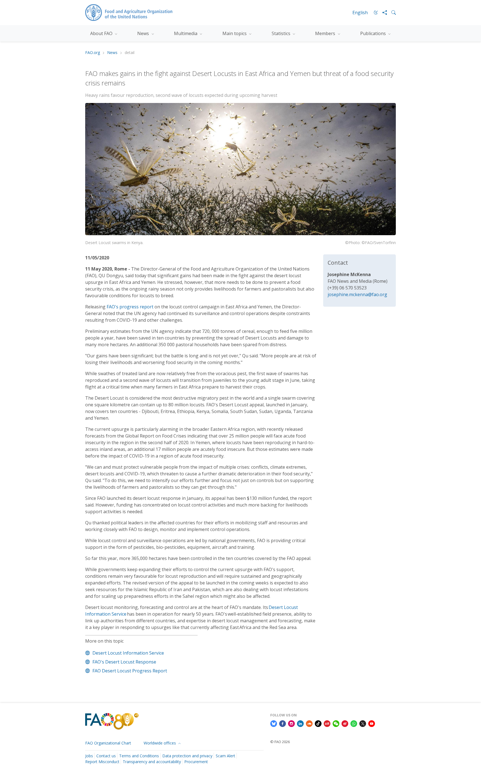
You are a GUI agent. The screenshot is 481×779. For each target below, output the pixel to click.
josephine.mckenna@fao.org (357, 294)
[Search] (391, 12)
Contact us (106, 755)
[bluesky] (273, 723)
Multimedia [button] (186, 33)
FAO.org (92, 52)
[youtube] (371, 723)
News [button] (143, 33)
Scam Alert (225, 755)
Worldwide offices (160, 743)
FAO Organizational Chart (108, 743)
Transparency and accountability (152, 761)
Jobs (89, 755)
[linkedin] (300, 723)
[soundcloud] (309, 723)
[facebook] (282, 723)
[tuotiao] (327, 723)
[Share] (382, 12)
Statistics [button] (281, 33)
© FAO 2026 (280, 741)
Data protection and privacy (187, 755)
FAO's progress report (130, 307)
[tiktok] (318, 723)
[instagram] (291, 723)
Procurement (196, 761)
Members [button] (325, 33)
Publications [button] (373, 33)
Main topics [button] (235, 33)
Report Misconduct (102, 761)
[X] (362, 723)
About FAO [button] (102, 33)
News (112, 52)
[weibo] (345, 723)
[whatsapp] (353, 723)
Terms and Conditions (139, 755)
